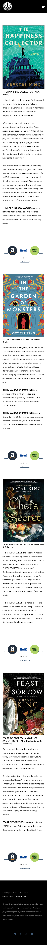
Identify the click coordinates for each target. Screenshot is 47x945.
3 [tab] (27, 259)
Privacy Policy (8, 896)
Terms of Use (20, 896)
